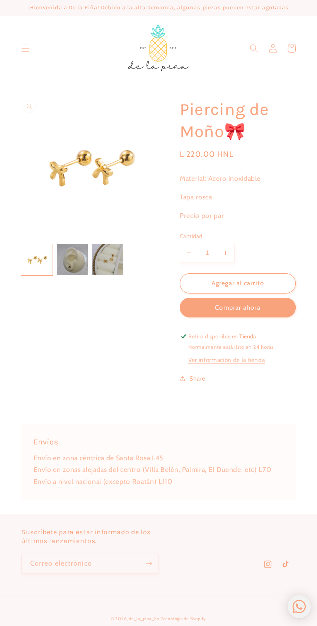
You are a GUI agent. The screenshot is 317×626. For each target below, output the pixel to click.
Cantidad (191, 236)
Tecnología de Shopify (183, 618)
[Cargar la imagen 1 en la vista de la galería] (37, 260)
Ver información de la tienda (226, 360)
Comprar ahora (237, 307)
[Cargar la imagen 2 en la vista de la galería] (72, 260)
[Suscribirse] (149, 564)
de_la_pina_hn (144, 618)
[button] (25, 48)
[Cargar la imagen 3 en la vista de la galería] (107, 260)
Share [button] (197, 378)
